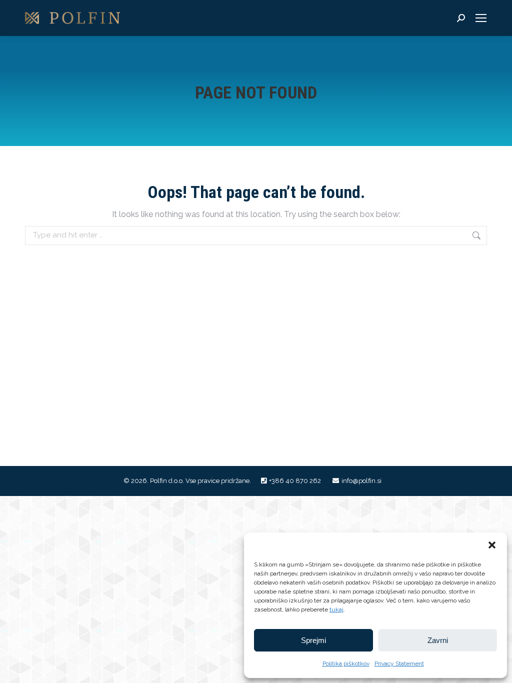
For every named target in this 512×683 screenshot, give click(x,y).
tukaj (337, 609)
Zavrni (438, 640)
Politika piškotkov (346, 663)
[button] (492, 545)
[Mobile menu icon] (481, 18)
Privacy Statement (399, 663)
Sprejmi (313, 640)
